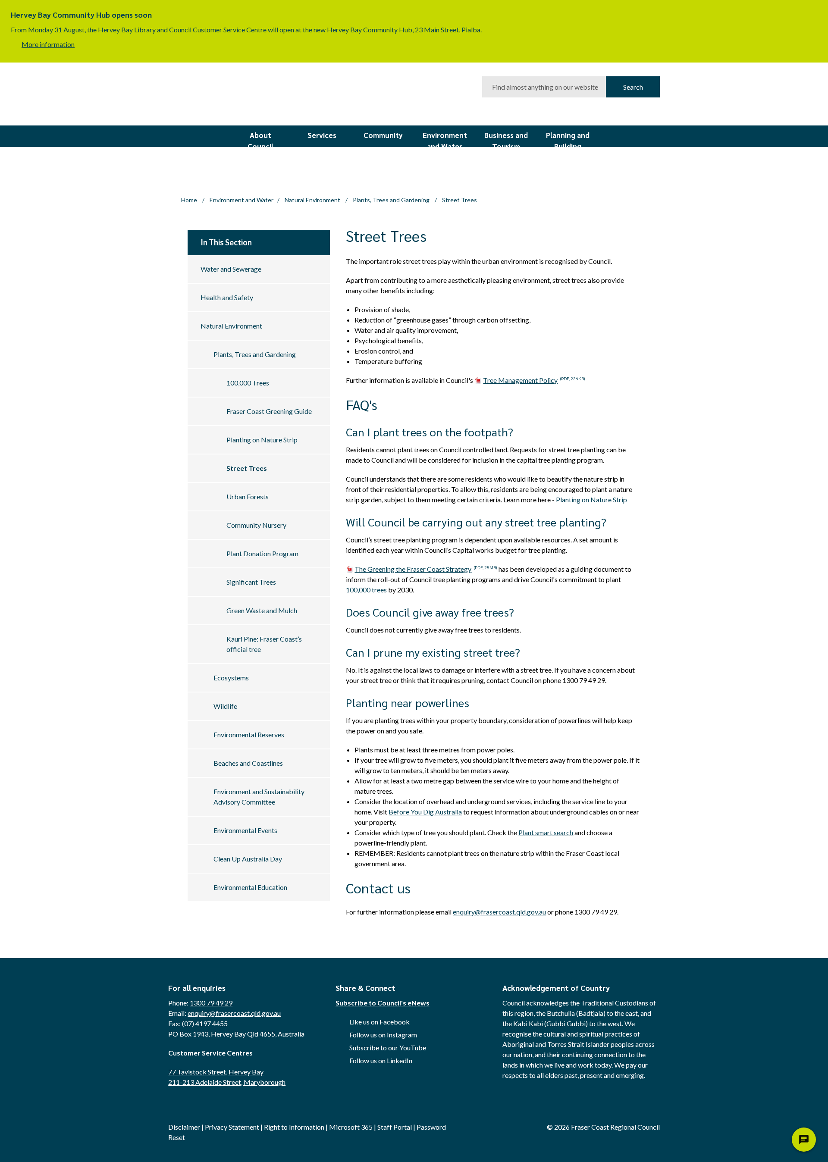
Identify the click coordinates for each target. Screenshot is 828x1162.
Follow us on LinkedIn (380, 1060)
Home (189, 200)
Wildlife (225, 706)
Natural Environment (313, 200)
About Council (260, 138)
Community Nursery (256, 525)
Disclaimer (184, 1127)
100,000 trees (366, 590)
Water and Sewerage (231, 269)
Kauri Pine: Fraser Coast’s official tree (264, 644)
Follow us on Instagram (383, 1034)
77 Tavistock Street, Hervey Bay (215, 1072)
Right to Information (294, 1127)
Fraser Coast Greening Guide (269, 411)
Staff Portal (394, 1127)
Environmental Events (245, 830)
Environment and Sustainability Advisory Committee (258, 796)
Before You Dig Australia (425, 812)
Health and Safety (227, 297)
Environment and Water (445, 138)
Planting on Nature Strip (262, 439)
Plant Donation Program (262, 553)
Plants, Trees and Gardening (392, 200)
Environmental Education (250, 887)
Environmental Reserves (248, 734)
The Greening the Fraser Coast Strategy (425, 569)
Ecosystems (231, 677)
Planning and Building (568, 138)
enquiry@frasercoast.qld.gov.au (499, 912)
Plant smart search (545, 832)
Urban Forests (247, 496)
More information (48, 44)
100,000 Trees (247, 383)
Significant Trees (251, 582)
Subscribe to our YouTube (387, 1047)
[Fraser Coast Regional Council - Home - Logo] (252, 95)
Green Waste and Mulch (261, 610)
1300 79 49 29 (211, 1003)
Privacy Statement (232, 1127)
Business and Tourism (506, 138)
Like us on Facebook (379, 1022)
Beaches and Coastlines (248, 763)
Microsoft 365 (351, 1127)
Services (321, 135)
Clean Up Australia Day (247, 859)
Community (383, 135)
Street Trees (246, 468)
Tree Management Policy (534, 380)
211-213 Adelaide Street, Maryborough (226, 1082)
